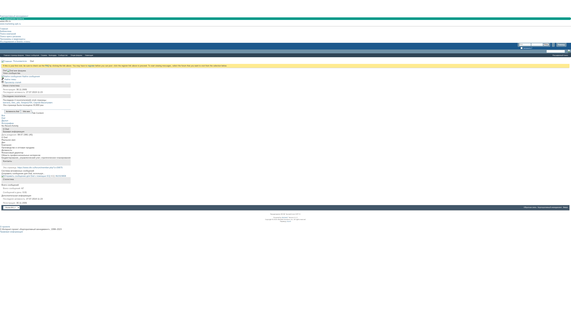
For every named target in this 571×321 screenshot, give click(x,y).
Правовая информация (11, 231)
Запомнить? (527, 48)
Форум (6, 51)
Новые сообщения (32, 55)
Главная (4, 28)
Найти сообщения (31, 76)
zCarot (289, 221)
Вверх (565, 207)
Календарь (53, 55)
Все (3, 115)
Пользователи (20, 61)
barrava (6, 102)
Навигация (89, 55)
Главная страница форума (14, 55)
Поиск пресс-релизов (10, 36)
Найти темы (10, 79)
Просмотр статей (12, 82)
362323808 (60, 176)
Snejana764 (26, 102)
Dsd (3, 118)
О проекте (5, 226)
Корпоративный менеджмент (550, 207)
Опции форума (76, 55)
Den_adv (15, 102)
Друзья (4, 120)
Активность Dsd (12, 111)
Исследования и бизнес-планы (15, 41)
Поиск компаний (8, 34)
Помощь (561, 45)
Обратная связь (530, 207)
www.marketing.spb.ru (10, 24)
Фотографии (7, 123)
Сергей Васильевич (42, 102)
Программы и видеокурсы (12, 39)
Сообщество (63, 55)
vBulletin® (285, 217)
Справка (44, 55)
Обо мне (26, 111)
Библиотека (5, 31)
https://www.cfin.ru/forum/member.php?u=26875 (40, 167)
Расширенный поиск (560, 55)
